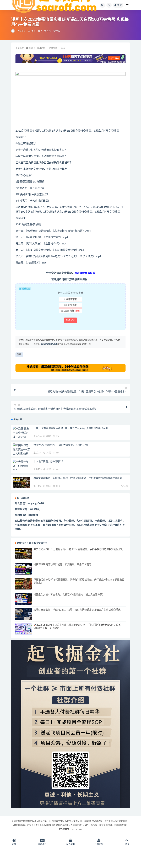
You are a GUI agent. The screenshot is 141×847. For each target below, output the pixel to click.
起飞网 (52, 525)
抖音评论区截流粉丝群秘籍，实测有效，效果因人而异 (62, 564)
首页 (31, 48)
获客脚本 (70, 844)
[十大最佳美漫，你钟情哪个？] (21, 466)
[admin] (13, 31)
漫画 (19, 354)
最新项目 (42, 844)
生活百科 (38, 436)
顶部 (127, 844)
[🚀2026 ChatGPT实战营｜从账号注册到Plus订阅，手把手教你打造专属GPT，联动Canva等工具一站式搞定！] (23, 629)
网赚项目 (21, 31)
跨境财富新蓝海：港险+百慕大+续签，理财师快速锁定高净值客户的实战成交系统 (77, 610)
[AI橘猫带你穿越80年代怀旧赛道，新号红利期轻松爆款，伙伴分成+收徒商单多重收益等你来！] (23, 584)
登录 (119, 5)
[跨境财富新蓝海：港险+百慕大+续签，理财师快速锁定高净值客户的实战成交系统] (23, 614)
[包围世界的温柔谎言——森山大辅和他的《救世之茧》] (21, 451)
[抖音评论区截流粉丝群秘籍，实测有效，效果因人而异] (23, 569)
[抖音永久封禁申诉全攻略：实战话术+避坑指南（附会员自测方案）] (23, 599)
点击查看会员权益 (84, 273)
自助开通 (33, 515)
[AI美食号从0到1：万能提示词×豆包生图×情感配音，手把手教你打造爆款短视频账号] (21, 482)
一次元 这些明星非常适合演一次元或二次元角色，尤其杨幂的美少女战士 (72, 428)
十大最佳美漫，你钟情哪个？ (49, 461)
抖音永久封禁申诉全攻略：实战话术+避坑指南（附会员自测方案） (69, 594)
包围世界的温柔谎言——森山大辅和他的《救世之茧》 (61, 445)
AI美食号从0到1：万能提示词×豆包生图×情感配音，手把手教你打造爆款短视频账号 (78, 478)
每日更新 (41, 48)
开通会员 (70, 320)
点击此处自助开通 (49, 344)
